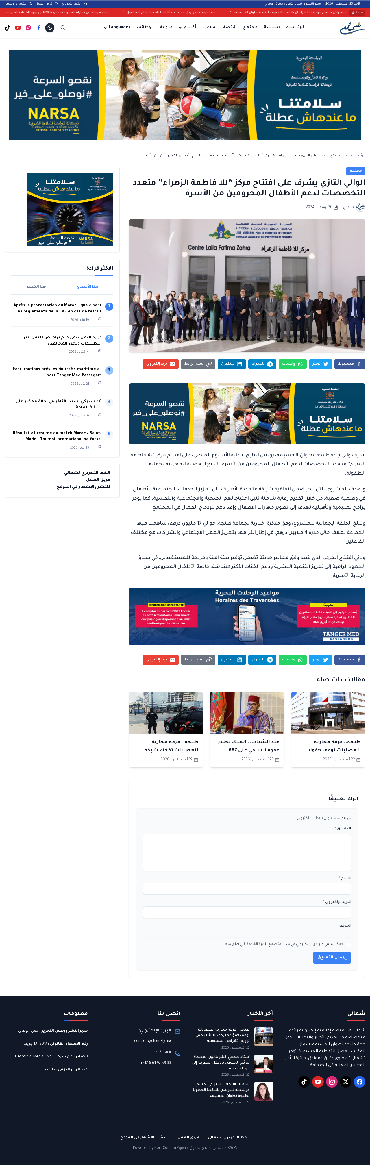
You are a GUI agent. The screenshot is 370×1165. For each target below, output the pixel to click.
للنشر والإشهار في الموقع (83, 487)
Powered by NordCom (152, 1148)
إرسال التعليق (332, 957)
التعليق (343, 829)
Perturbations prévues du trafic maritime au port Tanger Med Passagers (57, 372)
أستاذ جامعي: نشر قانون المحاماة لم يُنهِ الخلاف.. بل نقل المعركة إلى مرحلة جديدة (221, 1063)
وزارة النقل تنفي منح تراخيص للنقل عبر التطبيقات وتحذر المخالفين (62, 341)
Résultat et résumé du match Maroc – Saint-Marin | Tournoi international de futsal (57, 436)
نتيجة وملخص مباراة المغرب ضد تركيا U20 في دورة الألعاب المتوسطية (107, 12)
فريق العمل (44, 4)
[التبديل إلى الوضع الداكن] (49, 27)
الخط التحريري (71, 4)
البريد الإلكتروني (337, 902)
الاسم (345, 879)
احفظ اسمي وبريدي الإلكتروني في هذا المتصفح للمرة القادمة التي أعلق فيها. (283, 944)
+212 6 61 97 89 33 (155, 1063)
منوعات (165, 27)
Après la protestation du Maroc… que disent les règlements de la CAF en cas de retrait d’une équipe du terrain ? (58, 309)
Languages (119, 27)
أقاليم (190, 27)
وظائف (144, 27)
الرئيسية (295, 27)
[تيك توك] (7, 28)
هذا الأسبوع (87, 287)
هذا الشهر (36, 287)
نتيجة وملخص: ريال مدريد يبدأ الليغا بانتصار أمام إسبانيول (224, 12)
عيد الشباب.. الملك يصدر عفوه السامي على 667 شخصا (249, 750)
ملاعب (209, 27)
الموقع (345, 926)
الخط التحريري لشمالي (87, 473)
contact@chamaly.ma (152, 1041)
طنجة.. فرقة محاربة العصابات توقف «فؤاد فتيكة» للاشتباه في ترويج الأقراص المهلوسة (222, 1035)
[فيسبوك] (39, 28)
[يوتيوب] (18, 28)
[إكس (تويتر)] (346, 1082)
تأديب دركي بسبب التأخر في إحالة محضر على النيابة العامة (59, 404)
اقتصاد (229, 27)
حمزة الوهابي (28, 1031)
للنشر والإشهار (16, 4)
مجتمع (250, 27)
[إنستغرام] (28, 28)
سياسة (272, 27)
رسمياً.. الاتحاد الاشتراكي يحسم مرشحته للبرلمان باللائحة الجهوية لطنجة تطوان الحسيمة (221, 1090)
